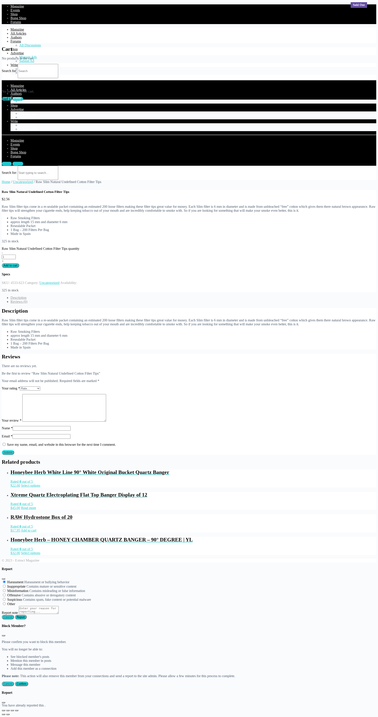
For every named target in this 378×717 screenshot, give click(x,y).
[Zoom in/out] (16, 710)
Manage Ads (28, 113)
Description (18, 297)
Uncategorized (23, 182)
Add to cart (11, 265)
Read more (28, 508)
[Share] (8, 710)
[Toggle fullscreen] (12, 710)
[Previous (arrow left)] (3, 714)
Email (7, 436)
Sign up (17, 164)
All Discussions (30, 45)
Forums (15, 41)
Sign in (7, 164)
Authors (16, 37)
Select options (30, 485)
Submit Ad (26, 61)
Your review (11, 420)
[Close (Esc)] (3, 579)
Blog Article (27, 125)
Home (6, 182)
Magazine (17, 29)
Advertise (17, 53)
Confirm (21, 683)
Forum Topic (28, 129)
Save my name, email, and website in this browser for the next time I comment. (61, 444)
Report (21, 617)
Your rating (11, 388)
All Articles (18, 33)
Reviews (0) (18, 301)
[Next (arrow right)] (8, 714)
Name (7, 428)
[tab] (193, 298)
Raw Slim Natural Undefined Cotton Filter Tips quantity (40, 248)
